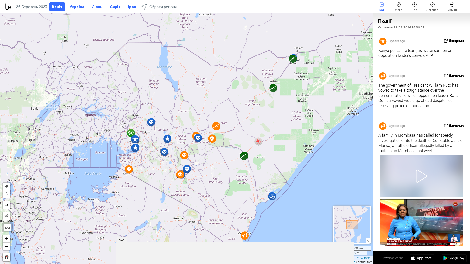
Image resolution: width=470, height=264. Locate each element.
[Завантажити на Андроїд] (454, 258)
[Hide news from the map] (6, 216)
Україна (77, 7)
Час (414, 9)
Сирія (115, 7)
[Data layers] (6, 257)
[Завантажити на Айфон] (422, 258)
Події (382, 9)
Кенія (57, 7)
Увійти (452, 9)
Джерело (456, 41)
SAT (7, 228)
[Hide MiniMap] (368, 240)
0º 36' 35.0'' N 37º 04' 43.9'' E (355, 258)
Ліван (97, 7)
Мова (398, 9)
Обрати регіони (163, 7)
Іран (132, 7)
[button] (151, 122)
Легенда (432, 9)
